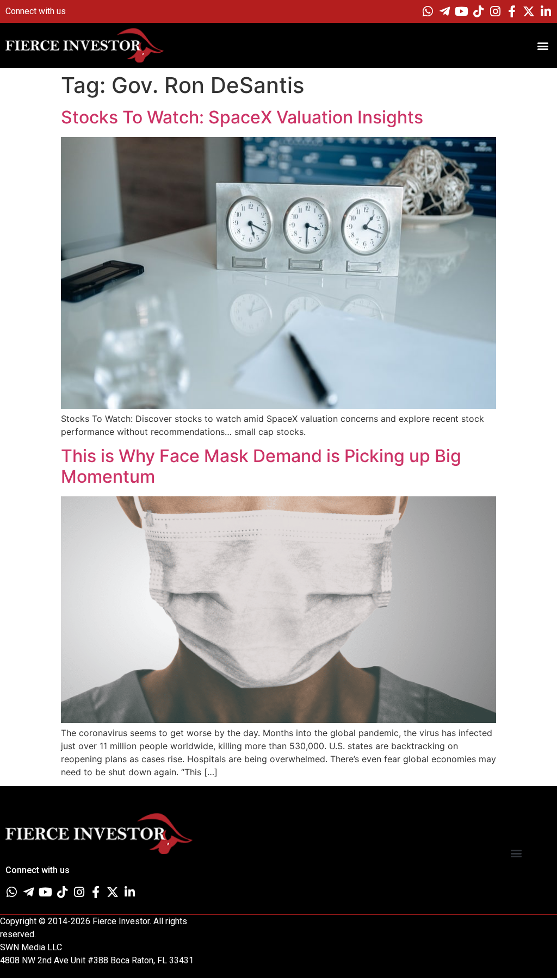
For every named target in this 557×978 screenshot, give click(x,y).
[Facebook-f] (512, 11)
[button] (543, 45)
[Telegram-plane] (444, 11)
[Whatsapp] (428, 11)
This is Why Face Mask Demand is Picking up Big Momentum (261, 466)
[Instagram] (495, 11)
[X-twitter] (529, 11)
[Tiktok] (478, 11)
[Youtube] (461, 11)
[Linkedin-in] (546, 11)
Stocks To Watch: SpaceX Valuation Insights (242, 117)
